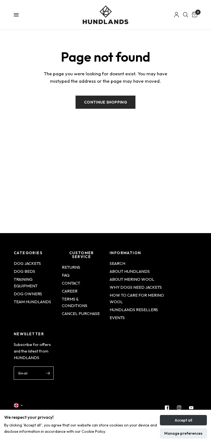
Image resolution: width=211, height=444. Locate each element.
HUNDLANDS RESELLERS (134, 309)
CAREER (69, 291)
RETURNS (71, 267)
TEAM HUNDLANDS (32, 301)
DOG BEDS (24, 271)
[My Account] (176, 15)
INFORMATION (125, 253)
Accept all (183, 420)
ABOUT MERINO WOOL (132, 279)
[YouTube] (191, 408)
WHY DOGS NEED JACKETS (136, 287)
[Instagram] (179, 408)
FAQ (66, 275)
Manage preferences (183, 433)
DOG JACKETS (27, 263)
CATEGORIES (28, 253)
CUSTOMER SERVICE (81, 255)
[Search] (185, 15)
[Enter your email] (48, 373)
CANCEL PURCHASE (81, 313)
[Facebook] (167, 408)
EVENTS (117, 317)
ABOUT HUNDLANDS (130, 271)
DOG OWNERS (28, 293)
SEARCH (117, 263)
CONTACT (71, 283)
